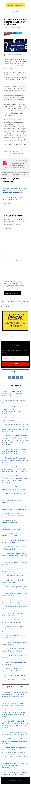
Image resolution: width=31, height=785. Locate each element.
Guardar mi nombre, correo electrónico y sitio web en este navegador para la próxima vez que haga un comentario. (14, 284)
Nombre (7, 252)
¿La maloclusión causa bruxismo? (15, 680)
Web (5, 270)
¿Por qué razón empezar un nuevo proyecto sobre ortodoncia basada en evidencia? (15, 190)
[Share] (5, 35)
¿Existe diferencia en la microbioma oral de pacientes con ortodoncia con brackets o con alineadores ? (14, 451)
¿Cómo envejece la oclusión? (14, 575)
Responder (6, 204)
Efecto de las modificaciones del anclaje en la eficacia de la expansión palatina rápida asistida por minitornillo (14, 469)
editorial (15, 153)
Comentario (8, 228)
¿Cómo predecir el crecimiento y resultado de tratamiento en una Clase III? (14, 629)
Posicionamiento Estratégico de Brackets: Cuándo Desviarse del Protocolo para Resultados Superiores (14, 750)
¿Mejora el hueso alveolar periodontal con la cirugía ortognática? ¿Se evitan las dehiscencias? (15, 556)
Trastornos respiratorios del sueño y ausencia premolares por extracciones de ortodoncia (15, 460)
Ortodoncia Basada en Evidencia (15, 5)
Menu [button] (17, 11)
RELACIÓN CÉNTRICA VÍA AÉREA (16, 675)
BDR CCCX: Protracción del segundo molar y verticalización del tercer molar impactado (15, 741)
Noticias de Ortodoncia (16, 687)
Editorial (15, 151)
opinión (21, 153)
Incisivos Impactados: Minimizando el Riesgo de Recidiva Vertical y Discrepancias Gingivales (15, 765)
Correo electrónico (10, 261)
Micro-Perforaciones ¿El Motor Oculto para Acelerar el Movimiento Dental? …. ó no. (13, 393)
